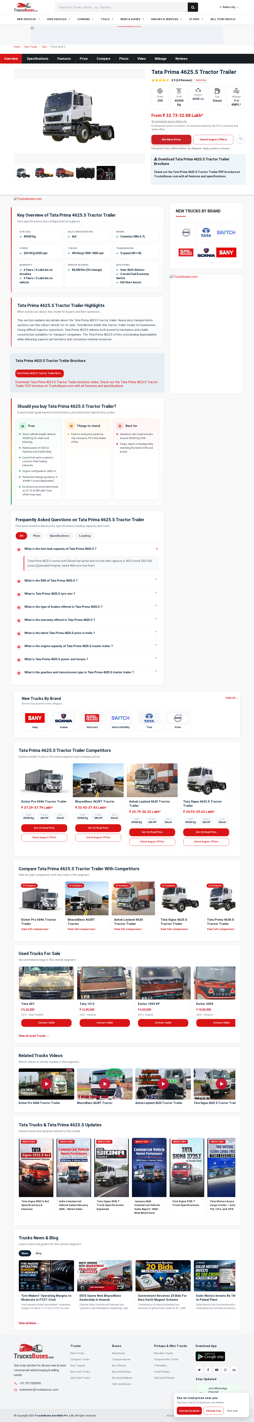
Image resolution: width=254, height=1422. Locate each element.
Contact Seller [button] (46, 1022)
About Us (172, 1415)
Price (84, 59)
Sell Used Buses (121, 1383)
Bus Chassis (119, 1365)
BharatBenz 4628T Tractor (94, 801)
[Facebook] (208, 1369)
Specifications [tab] (59, 535)
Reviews (181, 59)
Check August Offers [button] (213, 139)
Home (17, 46)
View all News (29, 1323)
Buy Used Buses (121, 1371)
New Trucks (30, 46)
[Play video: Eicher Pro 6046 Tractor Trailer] (46, 1084)
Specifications (37, 59)
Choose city (213, 1410)
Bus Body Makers (122, 1377)
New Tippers (77, 1365)
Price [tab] (36, 535)
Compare (103, 59)
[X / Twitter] (199, 1369)
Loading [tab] (84, 535)
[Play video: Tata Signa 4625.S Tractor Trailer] (221, 1084)
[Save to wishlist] (241, 139)
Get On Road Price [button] (44, 828)
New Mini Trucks (163, 1353)
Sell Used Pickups (164, 1377)
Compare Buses (121, 1359)
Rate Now (201, 80)
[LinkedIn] (234, 1369)
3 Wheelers (160, 1365)
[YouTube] (216, 1369)
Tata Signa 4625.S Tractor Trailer (216, 1103)
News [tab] (25, 1253)
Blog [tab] (38, 1253)
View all (232, 697)
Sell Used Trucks (80, 1377)
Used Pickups (162, 1371)
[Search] (193, 7)
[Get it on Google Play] (210, 1356)
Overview (11, 59)
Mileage (160, 59)
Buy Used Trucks (80, 1371)
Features (64, 59)
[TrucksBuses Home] (34, 1351)
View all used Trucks (34, 1035)
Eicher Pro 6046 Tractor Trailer (44, 801)
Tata (44, 46)
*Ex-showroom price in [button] (169, 121)
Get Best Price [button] (171, 139)
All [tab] (21, 535)
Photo (124, 59)
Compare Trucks (80, 1359)
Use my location (189, 1410)
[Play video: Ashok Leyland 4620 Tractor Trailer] (163, 1084)
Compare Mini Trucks (166, 1359)
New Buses (118, 1353)
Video (142, 59)
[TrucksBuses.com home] (26, 7)
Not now (232, 1410)
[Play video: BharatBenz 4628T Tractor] (105, 1084)
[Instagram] (225, 1369)
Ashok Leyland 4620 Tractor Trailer (158, 1103)
